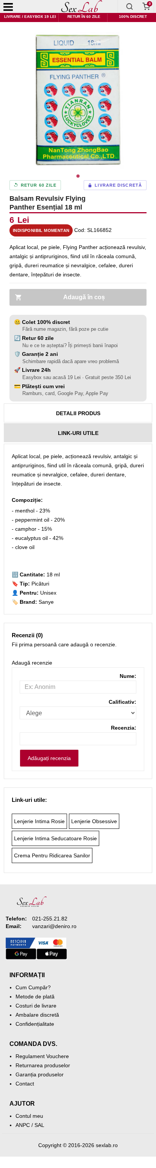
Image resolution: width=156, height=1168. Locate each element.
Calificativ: (122, 702)
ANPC (23, 1125)
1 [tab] (78, 176)
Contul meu (29, 1116)
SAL (39, 1125)
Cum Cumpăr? (33, 987)
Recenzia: (123, 728)
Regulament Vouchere (42, 1056)
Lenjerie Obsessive (94, 821)
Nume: (128, 676)
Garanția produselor (40, 1074)
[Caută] (129, 6)
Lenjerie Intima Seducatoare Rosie (55, 838)
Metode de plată (35, 996)
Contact (25, 1084)
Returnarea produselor (43, 1065)
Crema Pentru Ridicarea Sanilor (52, 855)
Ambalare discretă (37, 1015)
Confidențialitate (35, 1024)
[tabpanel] (78, 100)
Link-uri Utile (78, 433)
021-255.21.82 (49, 919)
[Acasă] (82, 6)
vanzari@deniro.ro (54, 926)
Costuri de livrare (36, 1006)
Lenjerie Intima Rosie (39, 821)
